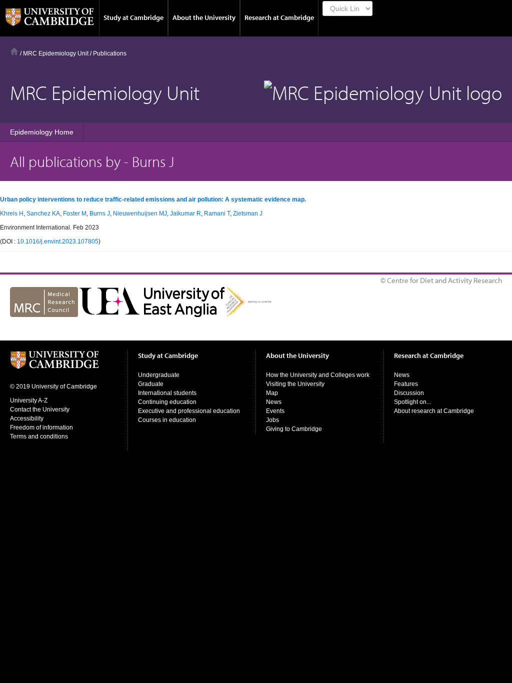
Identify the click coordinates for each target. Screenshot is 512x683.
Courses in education (167, 420)
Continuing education (167, 402)
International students (167, 393)
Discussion (409, 393)
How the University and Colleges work (318, 375)
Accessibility (27, 418)
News (274, 402)
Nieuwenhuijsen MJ (140, 213)
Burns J (100, 213)
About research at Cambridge (434, 411)
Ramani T (217, 213)
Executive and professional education (189, 411)
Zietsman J (247, 213)
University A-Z (29, 400)
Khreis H (12, 213)
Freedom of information (41, 427)
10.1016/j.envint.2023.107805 (57, 241)
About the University (204, 17)
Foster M (74, 213)
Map (272, 393)
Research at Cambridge (279, 17)
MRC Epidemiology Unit (55, 53)
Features (406, 384)
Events (275, 411)
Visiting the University (295, 384)
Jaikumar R (185, 213)
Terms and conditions (39, 436)
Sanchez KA (43, 213)
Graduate (151, 384)
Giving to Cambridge (294, 429)
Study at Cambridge (134, 17)
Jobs (272, 420)
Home (14, 51)
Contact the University (40, 409)
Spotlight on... (412, 402)
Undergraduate (159, 375)
